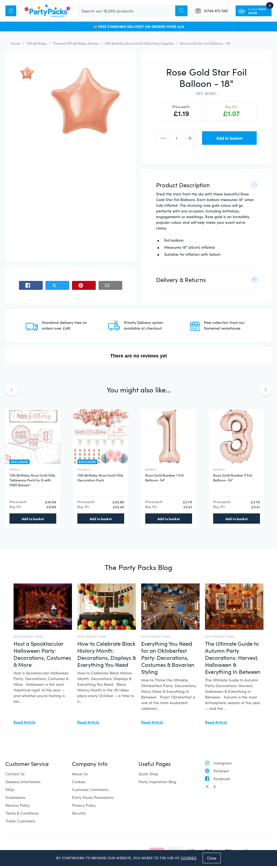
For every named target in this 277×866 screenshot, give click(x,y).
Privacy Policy (84, 805)
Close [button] (211, 858)
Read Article (24, 722)
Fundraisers (15, 797)
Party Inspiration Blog (157, 781)
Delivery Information (23, 781)
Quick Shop (148, 773)
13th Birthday (36, 43)
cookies (188, 857)
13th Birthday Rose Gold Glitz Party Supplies (139, 43)
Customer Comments (90, 789)
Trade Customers (20, 821)
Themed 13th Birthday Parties (76, 43)
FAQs (9, 789)
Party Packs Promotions (92, 797)
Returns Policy (17, 805)
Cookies (78, 781)
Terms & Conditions (22, 813)
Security (79, 813)
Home (15, 43)
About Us (80, 773)
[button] (27, 73)
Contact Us (15, 773)
